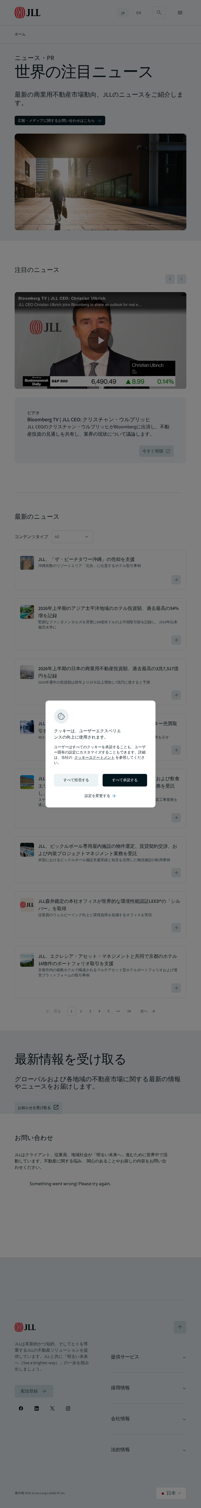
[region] (100, 754)
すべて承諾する (125, 780)
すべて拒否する (76, 780)
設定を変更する (100, 796)
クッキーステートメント (94, 757)
